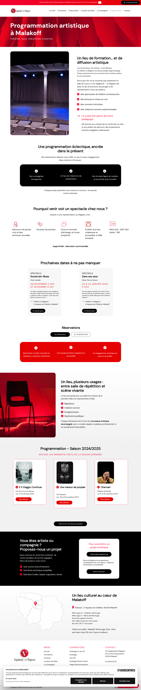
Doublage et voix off (77, 651)
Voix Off (72, 658)
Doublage (73, 655)
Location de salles (50, 661)
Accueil (47, 651)
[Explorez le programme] (99, 2)
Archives (47, 658)
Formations (48, 655)
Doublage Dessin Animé (79, 661)
